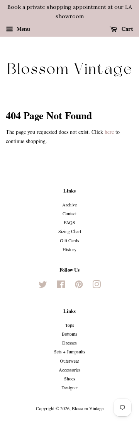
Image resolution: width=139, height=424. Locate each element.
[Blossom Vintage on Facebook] (60, 286)
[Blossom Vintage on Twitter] (43, 286)
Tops (69, 325)
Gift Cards (69, 240)
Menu (22, 28)
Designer (69, 387)
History (69, 249)
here (109, 131)
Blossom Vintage (87, 408)
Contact (69, 213)
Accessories (70, 370)
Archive (69, 204)
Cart (126, 28)
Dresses (69, 343)
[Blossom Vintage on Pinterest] (79, 286)
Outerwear (69, 361)
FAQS (69, 222)
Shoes (69, 378)
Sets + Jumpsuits (69, 351)
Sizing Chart (69, 231)
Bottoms (69, 334)
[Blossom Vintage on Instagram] (96, 286)
